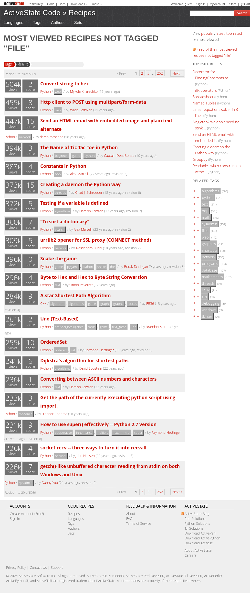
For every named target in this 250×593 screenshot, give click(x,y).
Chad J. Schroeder (88, 192)
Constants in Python (63, 166)
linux (205, 289)
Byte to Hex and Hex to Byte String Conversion (93, 277)
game (76, 155)
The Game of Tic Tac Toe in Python (79, 147)
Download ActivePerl (200, 533)
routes (132, 303)
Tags (37, 23)
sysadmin (25, 414)
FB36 (150, 303)
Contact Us (38, 567)
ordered (61, 350)
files (205, 230)
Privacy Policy (16, 567)
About (130, 513)
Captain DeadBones (119, 155)
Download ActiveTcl (199, 543)
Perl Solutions (195, 518)
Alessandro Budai (89, 248)
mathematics (212, 276)
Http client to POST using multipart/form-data (93, 102)
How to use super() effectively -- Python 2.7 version (98, 424)
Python (45, 91)
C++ (43, 303)
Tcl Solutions (194, 528)
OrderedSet (53, 342)
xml (205, 296)
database (209, 270)
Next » (177, 73)
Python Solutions (197, 523)
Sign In (201, 4)
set (73, 350)
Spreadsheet (203, 96)
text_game (119, 327)
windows (209, 309)
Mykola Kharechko (84, 91)
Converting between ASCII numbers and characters (98, 379)
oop (58, 174)
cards (91, 327)
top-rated (234, 33)
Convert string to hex (64, 83)
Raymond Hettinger (99, 350)
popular (207, 33)
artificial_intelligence (69, 327)
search (59, 229)
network (25, 137)
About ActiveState (198, 550)
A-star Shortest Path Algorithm (75, 295)
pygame (72, 266)
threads (60, 192)
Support (57, 567)
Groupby (200, 159)
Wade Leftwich (81, 110)
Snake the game (58, 258)
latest (220, 33)
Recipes (82, 13)
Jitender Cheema (54, 413)
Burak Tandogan (136, 266)
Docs (62, 4)
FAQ (129, 518)
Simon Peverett (81, 285)
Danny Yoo (50, 482)
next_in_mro (121, 432)
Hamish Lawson (91, 211)
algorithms (62, 211)
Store (232, 4)
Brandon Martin (157, 326)
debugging (210, 303)
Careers (191, 555)
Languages (13, 23)
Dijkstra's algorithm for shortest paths (84, 360)
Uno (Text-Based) (59, 318)
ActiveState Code (32, 13)
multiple (102, 432)
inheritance (84, 432)
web (58, 91)
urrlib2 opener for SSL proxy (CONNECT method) (95, 240)
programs (210, 263)
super (138, 432)
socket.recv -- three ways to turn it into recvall (93, 447)
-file (21, 64)
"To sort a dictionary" (64, 221)
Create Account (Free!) (27, 513)
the (112, 266)
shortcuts (210, 250)
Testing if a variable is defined (74, 203)
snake (101, 266)
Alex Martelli (79, 173)
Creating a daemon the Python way (80, 184)
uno (133, 327)
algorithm (57, 303)
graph (104, 303)
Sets (78, 23)
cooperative (63, 432)
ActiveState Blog (197, 513)
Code (50, 4)
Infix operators (205, 90)
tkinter (207, 316)
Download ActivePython (202, 538)
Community (35, 4)
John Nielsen (85, 455)
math (206, 217)
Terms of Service (138, 523)
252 (160, 73)
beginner (61, 155)
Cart (247, 4)
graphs (118, 303)
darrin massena (51, 137)
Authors (57, 23)
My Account (217, 4)
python (89, 155)
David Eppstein (90, 368)
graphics (209, 243)
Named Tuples (204, 103)
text (57, 285)
